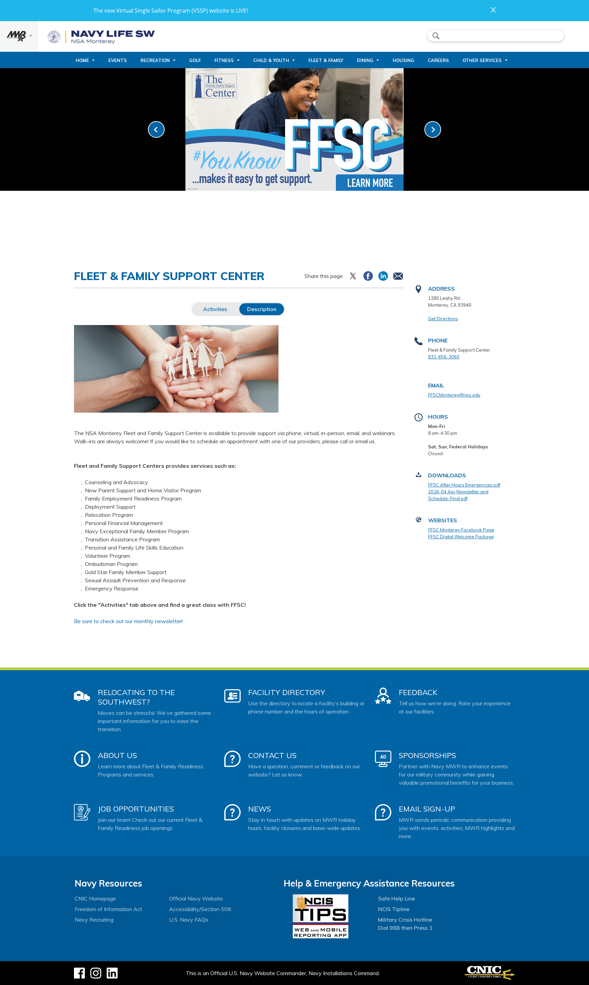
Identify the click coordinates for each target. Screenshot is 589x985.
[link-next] (432, 129)
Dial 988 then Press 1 (405, 927)
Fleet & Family (325, 60)
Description (261, 309)
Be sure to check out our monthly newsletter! (128, 621)
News (259, 809)
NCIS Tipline (393, 909)
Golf (195, 60)
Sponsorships (427, 755)
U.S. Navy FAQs (188, 919)
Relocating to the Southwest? (136, 697)
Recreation (155, 60)
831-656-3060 (443, 356)
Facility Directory (286, 692)
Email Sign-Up (427, 809)
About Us (117, 755)
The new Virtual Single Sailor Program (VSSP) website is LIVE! (170, 10)
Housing (403, 60)
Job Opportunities (136, 809)
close (493, 10)
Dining (365, 60)
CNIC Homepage (95, 898)
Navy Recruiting (94, 919)
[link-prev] (156, 129)
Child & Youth (271, 60)
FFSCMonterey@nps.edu (454, 395)
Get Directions (443, 318)
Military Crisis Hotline (405, 919)
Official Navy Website (196, 898)
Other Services (482, 60)
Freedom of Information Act (108, 909)
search (436, 35)
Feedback (418, 692)
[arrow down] (19, 36)
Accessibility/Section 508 (200, 909)
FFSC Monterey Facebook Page (461, 530)
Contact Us (272, 755)
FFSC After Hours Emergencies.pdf (464, 485)
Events (117, 60)
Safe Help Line (396, 898)
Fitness (224, 60)
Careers (438, 60)
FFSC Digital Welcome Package (461, 536)
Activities (215, 309)
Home (82, 60)
